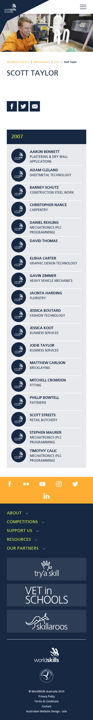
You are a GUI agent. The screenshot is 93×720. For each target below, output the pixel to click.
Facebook (12, 106)
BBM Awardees (42, 62)
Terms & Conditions (46, 701)
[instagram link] (59, 483)
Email (35, 106)
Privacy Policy (46, 696)
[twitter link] (75, 483)
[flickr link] (26, 483)
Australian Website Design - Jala (46, 711)
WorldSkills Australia (18, 62)
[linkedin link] (46, 496)
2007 (57, 62)
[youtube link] (42, 483)
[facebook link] (9, 483)
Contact (46, 706)
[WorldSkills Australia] (10, 8)
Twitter (23, 106)
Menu (83, 7)
